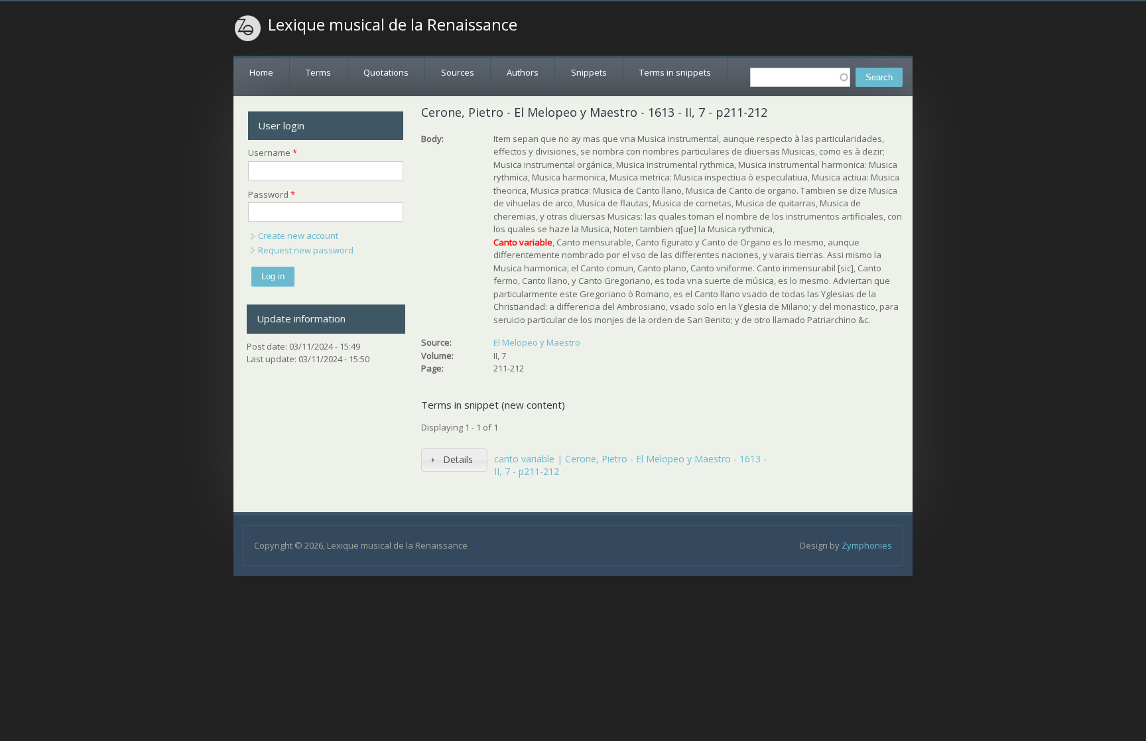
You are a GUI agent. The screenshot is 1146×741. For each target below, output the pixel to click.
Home (261, 72)
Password (271, 194)
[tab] (454, 460)
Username (272, 153)
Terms (318, 72)
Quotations (386, 72)
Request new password (305, 250)
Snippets (589, 72)
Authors (523, 72)
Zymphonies (867, 545)
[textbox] (800, 77)
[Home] (248, 28)
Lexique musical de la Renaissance (392, 24)
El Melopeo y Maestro (536, 342)
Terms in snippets (675, 72)
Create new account (298, 235)
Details (458, 459)
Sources (457, 72)
